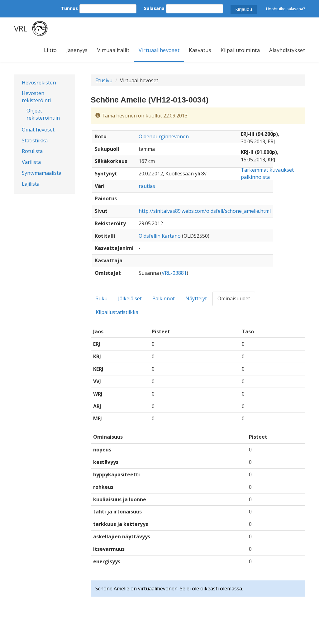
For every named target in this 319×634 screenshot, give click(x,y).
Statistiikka (35, 140)
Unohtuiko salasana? (285, 9)
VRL (20, 28)
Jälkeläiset (130, 298)
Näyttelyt (196, 298)
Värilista (31, 162)
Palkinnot (163, 298)
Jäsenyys (77, 50)
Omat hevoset (38, 129)
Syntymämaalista (41, 172)
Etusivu (103, 80)
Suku (101, 298)
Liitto (50, 50)
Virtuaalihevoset (159, 50)
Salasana (154, 8)
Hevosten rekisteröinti (36, 97)
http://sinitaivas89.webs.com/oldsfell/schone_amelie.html (205, 210)
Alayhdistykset (287, 50)
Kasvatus (200, 50)
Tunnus (69, 8)
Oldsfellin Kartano (160, 235)
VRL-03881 (174, 272)
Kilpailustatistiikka (117, 312)
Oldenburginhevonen (164, 136)
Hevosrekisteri (39, 82)
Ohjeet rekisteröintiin (43, 114)
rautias (147, 186)
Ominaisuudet (233, 298)
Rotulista (32, 151)
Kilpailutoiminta (240, 50)
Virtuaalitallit (113, 50)
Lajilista (31, 183)
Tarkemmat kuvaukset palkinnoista (267, 173)
